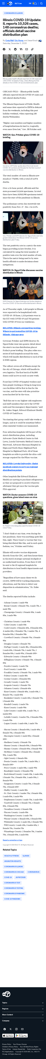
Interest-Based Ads (19, 1049)
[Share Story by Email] (27, 49)
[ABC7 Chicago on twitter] (10, 1029)
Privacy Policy (6, 1044)
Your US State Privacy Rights (29, 1046)
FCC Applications (7, 1051)
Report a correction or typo (12, 840)
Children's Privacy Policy (10, 1046)
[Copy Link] (32, 49)
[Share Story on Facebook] (4, 49)
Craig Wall (9, 40)
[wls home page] (6, 994)
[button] (3, 3)
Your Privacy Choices (20, 1044)
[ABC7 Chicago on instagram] (16, 1029)
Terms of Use (6, 1049)
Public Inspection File (34, 1049)
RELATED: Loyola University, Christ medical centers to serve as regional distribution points (20, 466)
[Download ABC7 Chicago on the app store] (8, 1036)
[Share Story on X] (10, 49)
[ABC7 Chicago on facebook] (4, 1029)
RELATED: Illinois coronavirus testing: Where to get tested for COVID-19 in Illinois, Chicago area (22, 331)
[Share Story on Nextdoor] (21, 49)
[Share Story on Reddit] (15, 49)
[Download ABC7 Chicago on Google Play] (21, 1036)
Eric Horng (19, 40)
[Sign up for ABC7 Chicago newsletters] (22, 1029)
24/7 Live (18, 3)
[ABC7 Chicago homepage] (9, 3)
